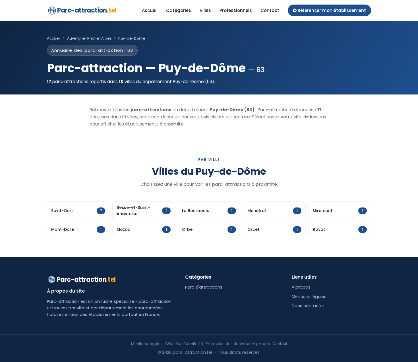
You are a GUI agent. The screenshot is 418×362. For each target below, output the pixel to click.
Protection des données (228, 343)
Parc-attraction (86, 10)
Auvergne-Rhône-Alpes (89, 38)
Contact (269, 10)
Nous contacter (308, 305)
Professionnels (236, 10)
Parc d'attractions (203, 287)
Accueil (150, 10)
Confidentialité (189, 343)
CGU (169, 343)
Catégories (178, 10)
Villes (205, 10)
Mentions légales (309, 296)
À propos (301, 287)
